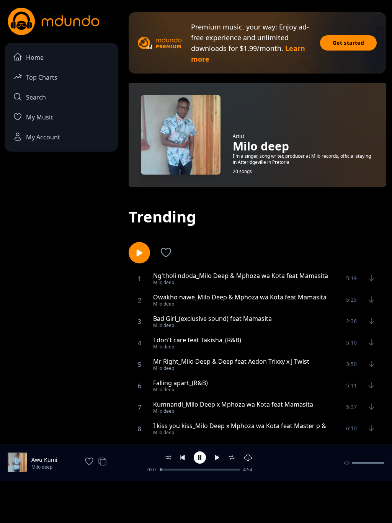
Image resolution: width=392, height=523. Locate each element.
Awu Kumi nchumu (44, 460)
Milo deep (41, 467)
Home (35, 57)
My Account (43, 137)
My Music (40, 117)
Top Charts (41, 77)
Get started (348, 42)
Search (36, 97)
